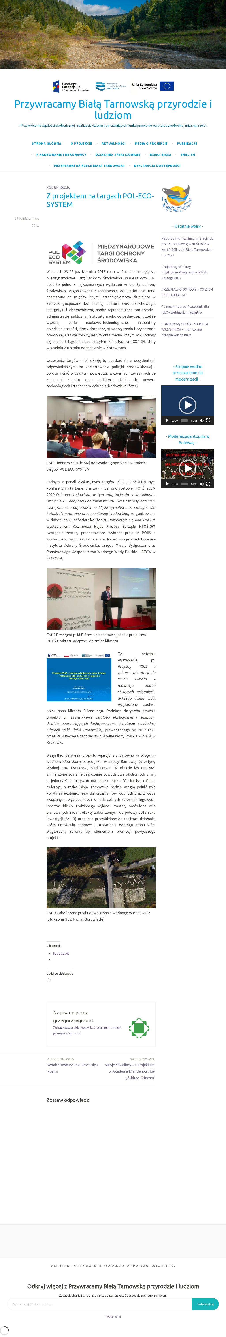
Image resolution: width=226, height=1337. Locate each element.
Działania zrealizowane (118, 154)
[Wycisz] (202, 420)
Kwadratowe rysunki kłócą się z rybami (73, 1065)
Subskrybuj (205, 1304)
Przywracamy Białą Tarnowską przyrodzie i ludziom (113, 109)
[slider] (184, 420)
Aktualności (114, 143)
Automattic (162, 1266)
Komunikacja (58, 188)
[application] (187, 405)
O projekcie (81, 143)
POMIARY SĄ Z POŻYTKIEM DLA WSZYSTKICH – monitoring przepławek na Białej (184, 329)
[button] (187, 405)
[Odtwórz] (167, 420)
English (188, 154)
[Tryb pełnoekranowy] (208, 420)
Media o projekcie (151, 143)
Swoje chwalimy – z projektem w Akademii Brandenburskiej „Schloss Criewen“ (130, 1068)
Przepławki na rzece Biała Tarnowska (89, 165)
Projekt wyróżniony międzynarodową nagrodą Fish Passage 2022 (184, 272)
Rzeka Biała (160, 154)
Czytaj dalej (113, 1317)
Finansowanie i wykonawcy (61, 154)
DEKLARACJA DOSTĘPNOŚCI (157, 165)
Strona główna (46, 143)
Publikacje (187, 143)
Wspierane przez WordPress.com (84, 1266)
